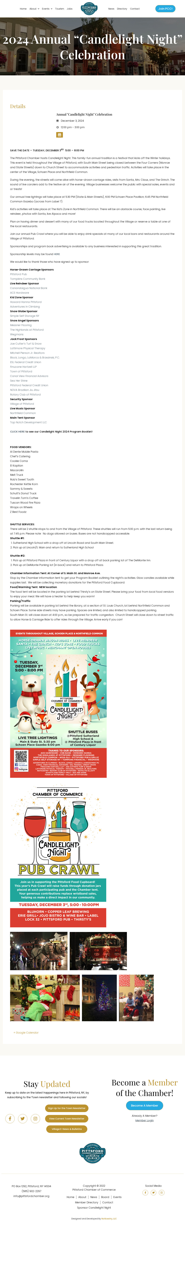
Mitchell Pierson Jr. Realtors (27, 353)
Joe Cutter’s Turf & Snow (26, 343)
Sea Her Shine (18, 380)
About (32, 8)
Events (45, 8)
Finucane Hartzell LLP (23, 367)
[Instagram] (35, 1118)
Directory (122, 8)
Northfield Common (23, 413)
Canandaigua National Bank (28, 288)
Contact (135, 8)
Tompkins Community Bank (27, 279)
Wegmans (16, 334)
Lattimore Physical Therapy (27, 348)
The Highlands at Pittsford (27, 330)
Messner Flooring (21, 325)
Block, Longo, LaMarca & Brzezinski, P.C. (35, 357)
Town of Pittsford (21, 371)
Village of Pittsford (22, 404)
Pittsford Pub (18, 274)
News (111, 8)
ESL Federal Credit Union (25, 362)
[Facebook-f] (10, 1118)
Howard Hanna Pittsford (26, 302)
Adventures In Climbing (25, 306)
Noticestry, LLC (109, 1218)
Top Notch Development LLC (28, 422)
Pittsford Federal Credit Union (29, 385)
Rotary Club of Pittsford (25, 394)
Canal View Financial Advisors (29, 376)
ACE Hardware (19, 293)
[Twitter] (22, 1118)
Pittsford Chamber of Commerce (94, 1189)
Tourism (59, 8)
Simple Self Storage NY (24, 316)
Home (23, 8)
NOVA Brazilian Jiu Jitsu (24, 390)
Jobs (69, 8)
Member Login (144, 1120)
